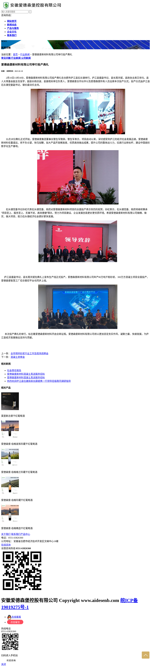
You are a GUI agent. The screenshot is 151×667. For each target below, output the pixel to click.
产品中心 (25, 534)
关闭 (3, 664)
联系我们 (16, 534)
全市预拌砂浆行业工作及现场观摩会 (29, 353)
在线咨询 (6, 545)
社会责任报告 (14, 370)
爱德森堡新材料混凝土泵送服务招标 (26, 374)
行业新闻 (25, 54)
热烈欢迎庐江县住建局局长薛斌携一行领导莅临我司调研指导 (39, 381)
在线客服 (16, 617)
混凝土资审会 (18, 357)
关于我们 (6, 534)
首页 (15, 54)
